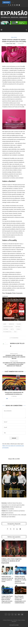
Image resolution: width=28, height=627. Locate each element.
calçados (19, 324)
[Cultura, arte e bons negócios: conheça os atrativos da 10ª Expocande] (14, 549)
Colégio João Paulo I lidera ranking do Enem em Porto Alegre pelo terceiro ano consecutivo (7, 599)
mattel (12, 329)
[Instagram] (12, 5)
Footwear (5, 329)
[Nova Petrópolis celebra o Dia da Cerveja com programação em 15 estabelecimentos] (20, 590)
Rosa (15, 331)
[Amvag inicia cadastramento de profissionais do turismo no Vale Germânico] (14, 382)
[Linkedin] (14, 5)
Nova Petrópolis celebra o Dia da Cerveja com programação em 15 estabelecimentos (20, 599)
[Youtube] (17, 5)
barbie (4, 324)
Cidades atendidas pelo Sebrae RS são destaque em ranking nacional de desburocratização (20, 580)
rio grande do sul (7, 331)
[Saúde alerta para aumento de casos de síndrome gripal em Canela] (7, 570)
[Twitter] (10, 5)
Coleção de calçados (8, 326)
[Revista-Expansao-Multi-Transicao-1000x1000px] (14, 298)
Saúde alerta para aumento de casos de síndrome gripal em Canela (7, 579)
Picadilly (18, 329)
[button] (11, 2)
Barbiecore (11, 324)
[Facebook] (8, 5)
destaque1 (18, 326)
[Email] (19, 5)
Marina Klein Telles (10, 43)
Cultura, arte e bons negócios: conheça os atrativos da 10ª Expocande (12, 561)
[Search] (26, 30)
